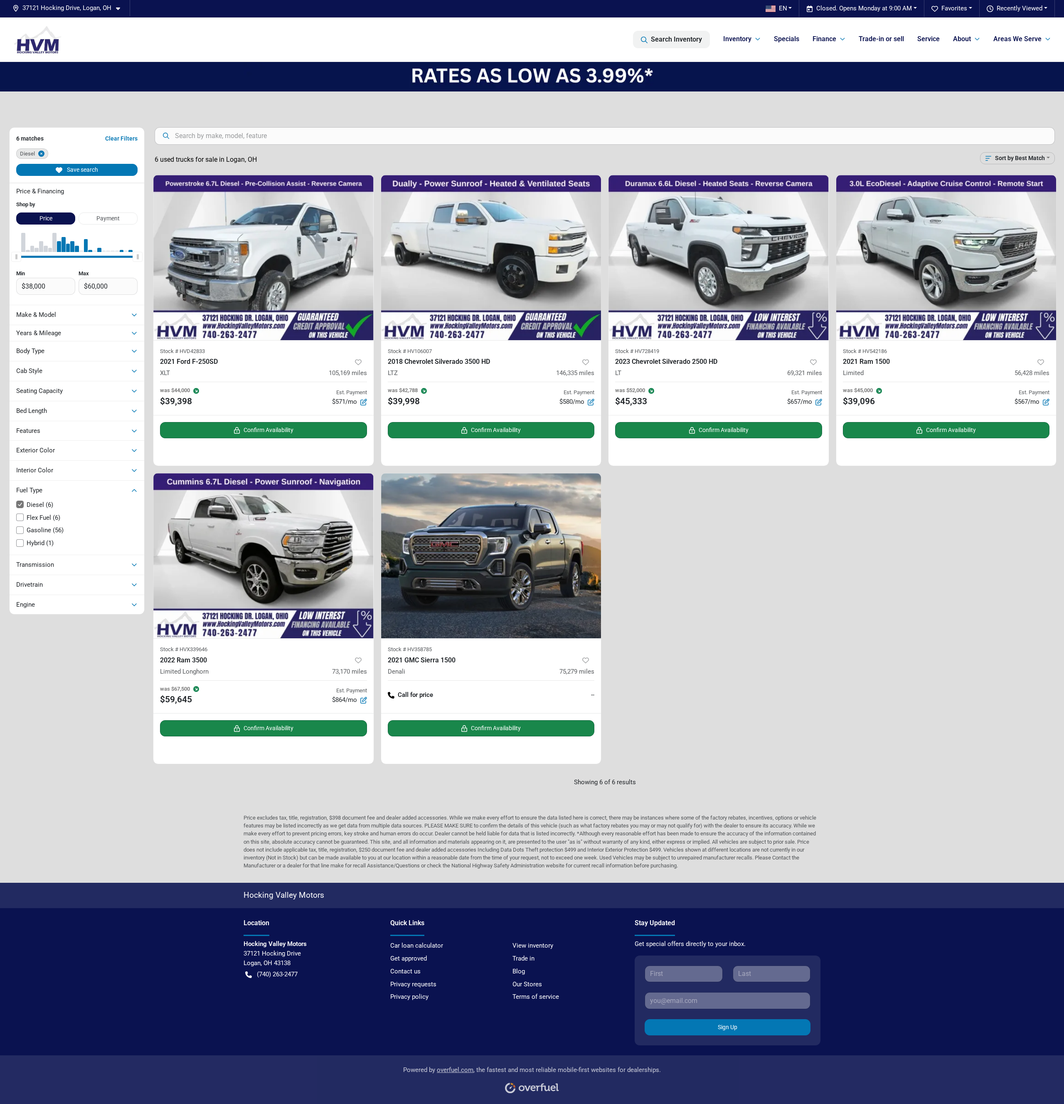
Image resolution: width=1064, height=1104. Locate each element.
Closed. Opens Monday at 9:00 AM (864, 8)
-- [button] (592, 695)
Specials (786, 39)
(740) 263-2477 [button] (277, 974)
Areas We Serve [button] (1017, 39)
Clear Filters (121, 138)
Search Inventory (676, 39)
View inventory (532, 945)
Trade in (523, 958)
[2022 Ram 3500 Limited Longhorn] (263, 555)
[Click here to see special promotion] (532, 76)
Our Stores (527, 984)
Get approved (408, 958)
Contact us (405, 971)
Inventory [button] (737, 39)
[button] (69, 8)
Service (928, 39)
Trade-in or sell (881, 39)
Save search (82, 169)
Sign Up (727, 1027)
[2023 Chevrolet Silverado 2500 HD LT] (718, 257)
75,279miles (576, 671)
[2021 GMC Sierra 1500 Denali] (491, 555)
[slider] (16, 257)
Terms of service (535, 996)
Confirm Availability (268, 430)
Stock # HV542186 (865, 351)
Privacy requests (413, 984)
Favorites (954, 8)
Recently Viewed (1019, 8)
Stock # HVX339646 (183, 649)
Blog (518, 971)
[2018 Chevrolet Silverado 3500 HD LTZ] (491, 257)
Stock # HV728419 (637, 351)
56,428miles (1032, 373)
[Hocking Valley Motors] (37, 39)
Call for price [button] (415, 695)
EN (783, 8)
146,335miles (575, 373)
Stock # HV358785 (410, 649)
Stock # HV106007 (410, 351)
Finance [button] (824, 39)
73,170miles (349, 671)
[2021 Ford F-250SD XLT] (263, 257)
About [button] (962, 39)
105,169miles (348, 373)
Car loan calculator (416, 945)
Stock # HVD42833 (182, 351)
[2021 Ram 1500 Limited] (946, 257)
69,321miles (804, 373)
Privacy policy (409, 996)
